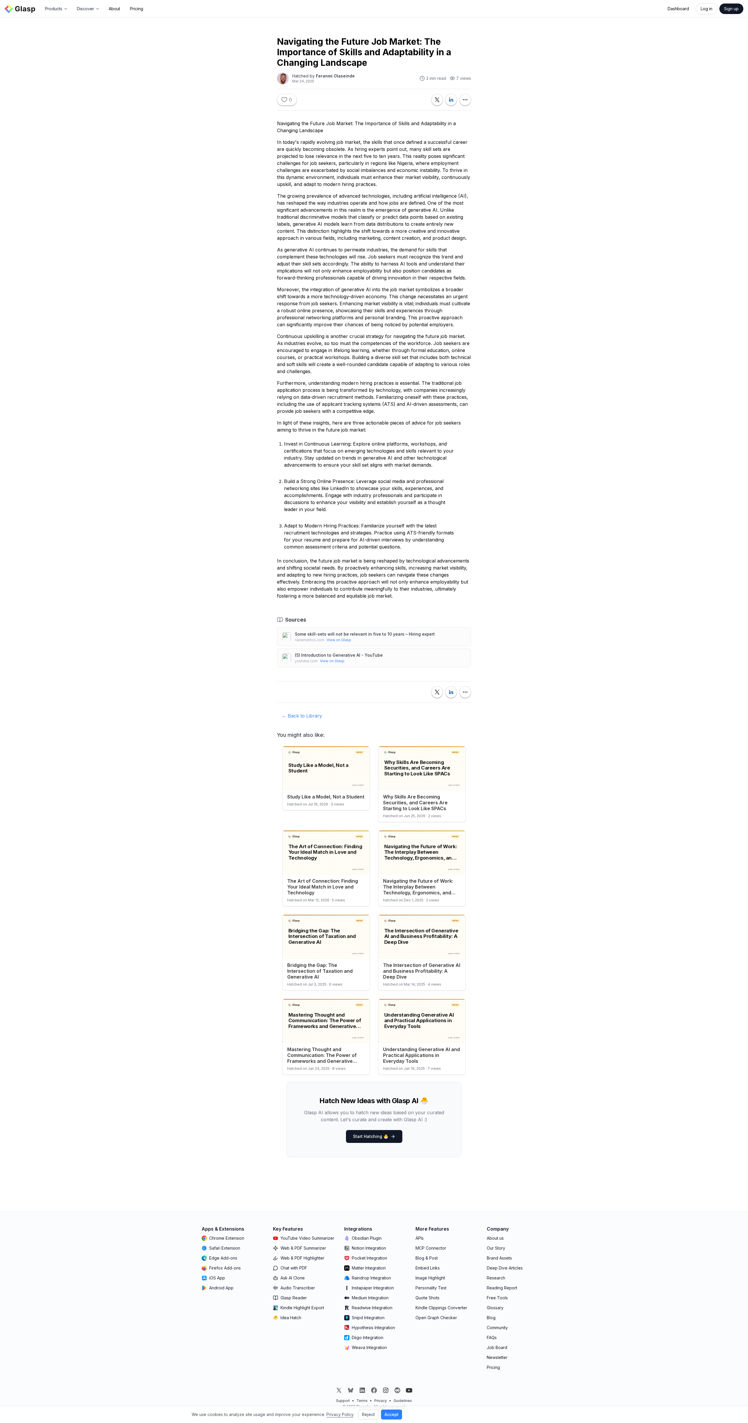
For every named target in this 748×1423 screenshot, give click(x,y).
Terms (362, 1400)
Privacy (380, 1400)
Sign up (731, 8)
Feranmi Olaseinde (335, 75)
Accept (392, 1414)
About (114, 8)
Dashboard (678, 8)
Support (343, 1400)
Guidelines (403, 1400)
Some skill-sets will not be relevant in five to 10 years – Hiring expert (365, 634)
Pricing (136, 8)
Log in (706, 8)
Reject (368, 1414)
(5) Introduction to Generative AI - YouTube (339, 655)
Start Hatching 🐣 (370, 1136)
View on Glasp (339, 640)
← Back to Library (302, 716)
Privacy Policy (340, 1414)
